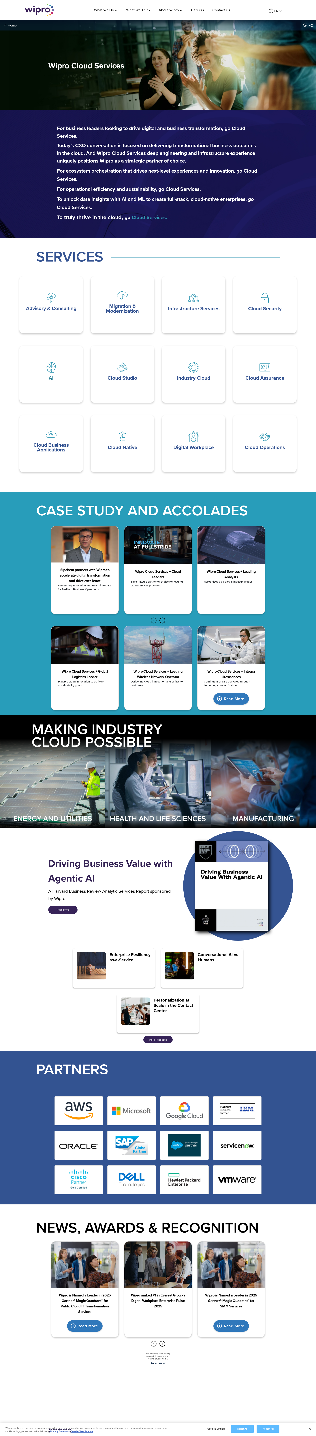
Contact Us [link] (221, 10)
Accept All (268, 1429)
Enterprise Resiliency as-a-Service (130, 957)
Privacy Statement (60, 1431)
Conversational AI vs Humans (218, 957)
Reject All (242, 1429)
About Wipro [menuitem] (169, 10)
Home (12, 25)
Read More (234, 699)
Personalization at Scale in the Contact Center (173, 1005)
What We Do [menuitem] (104, 10)
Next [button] (162, 620)
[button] (305, 25)
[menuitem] (275, 11)
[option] (84, 570)
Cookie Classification (82, 1431)
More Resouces (158, 1040)
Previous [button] (154, 620)
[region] (158, 1429)
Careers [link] (197, 10)
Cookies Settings (216, 1429)
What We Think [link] (138, 10)
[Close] (310, 1429)
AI (51, 378)
